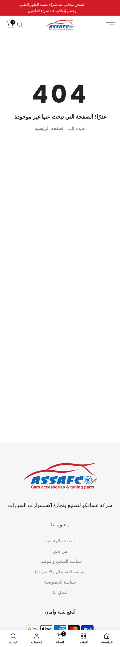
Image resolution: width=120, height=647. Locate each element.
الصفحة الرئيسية (50, 128)
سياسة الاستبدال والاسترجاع (60, 572)
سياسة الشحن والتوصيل (60, 561)
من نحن (60, 551)
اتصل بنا (60, 593)
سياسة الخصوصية (60, 582)
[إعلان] (59, 8)
